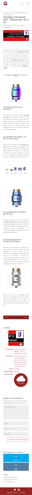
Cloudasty (6, 12)
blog (11, 12)
